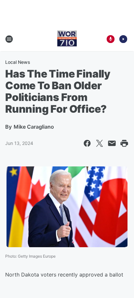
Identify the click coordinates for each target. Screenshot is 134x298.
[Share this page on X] (99, 143)
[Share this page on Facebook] (87, 143)
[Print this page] (124, 143)
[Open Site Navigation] (9, 39)
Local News (17, 62)
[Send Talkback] (110, 39)
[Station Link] (67, 39)
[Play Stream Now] (123, 39)
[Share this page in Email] (111, 143)
